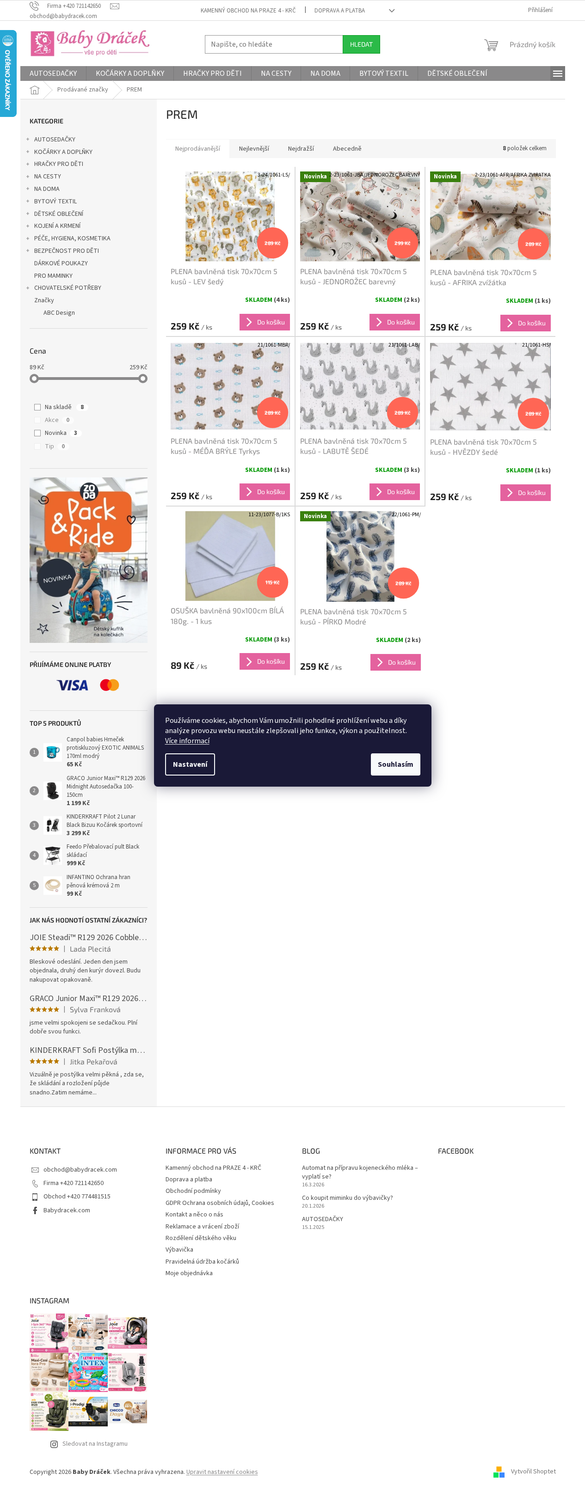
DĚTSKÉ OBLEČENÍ (58, 214)
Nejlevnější (254, 148)
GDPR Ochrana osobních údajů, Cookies (220, 1203)
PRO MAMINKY (53, 276)
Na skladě (64, 407)
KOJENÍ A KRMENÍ (57, 226)
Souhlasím (395, 764)
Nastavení (190, 764)
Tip (55, 446)
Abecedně (347, 148)
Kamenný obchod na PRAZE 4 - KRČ (248, 10)
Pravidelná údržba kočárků (202, 1261)
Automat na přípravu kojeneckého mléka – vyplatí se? (360, 1172)
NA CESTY (47, 176)
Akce (57, 420)
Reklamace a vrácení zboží (202, 1226)
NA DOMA (47, 189)
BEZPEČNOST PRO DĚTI (66, 251)
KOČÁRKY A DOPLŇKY (63, 152)
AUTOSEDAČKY (54, 139)
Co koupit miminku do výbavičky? (347, 1198)
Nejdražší (301, 148)
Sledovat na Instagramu (95, 1443)
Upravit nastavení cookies (222, 1472)
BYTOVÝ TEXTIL (55, 201)
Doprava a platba (339, 10)
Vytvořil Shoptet (533, 1472)
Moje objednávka (189, 1273)
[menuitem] (53, 73)
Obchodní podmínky (193, 1191)
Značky (44, 300)
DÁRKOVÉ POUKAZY (61, 263)
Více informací (187, 741)
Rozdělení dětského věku (201, 1238)
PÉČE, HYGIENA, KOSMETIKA (72, 238)
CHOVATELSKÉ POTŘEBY (67, 288)
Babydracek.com (66, 1210)
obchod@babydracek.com (80, 1169)
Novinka (61, 433)
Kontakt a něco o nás (194, 1214)
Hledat (361, 44)
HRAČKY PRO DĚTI (58, 164)
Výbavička (179, 1249)
